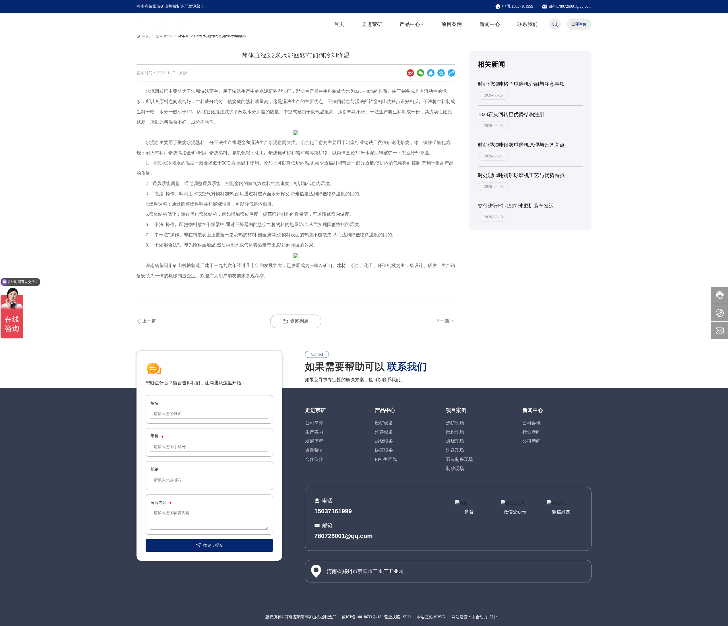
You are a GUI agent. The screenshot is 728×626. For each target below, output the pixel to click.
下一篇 (443, 321)
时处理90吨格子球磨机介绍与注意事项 (521, 84)
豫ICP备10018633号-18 (361, 617)
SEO (407, 617)
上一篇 (148, 321)
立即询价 (579, 24)
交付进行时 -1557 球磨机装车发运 (516, 206)
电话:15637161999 (517, 6)
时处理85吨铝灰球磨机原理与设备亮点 (521, 145)
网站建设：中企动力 (469, 617)
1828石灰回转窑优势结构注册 (511, 114)
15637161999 (333, 511)
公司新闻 (164, 36)
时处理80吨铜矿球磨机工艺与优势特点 (521, 175)
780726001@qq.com (343, 535)
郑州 (494, 617)
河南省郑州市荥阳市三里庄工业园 (365, 571)
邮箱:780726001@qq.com (570, 6)
